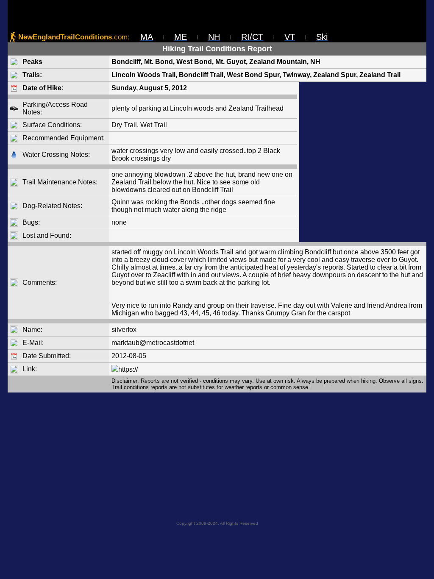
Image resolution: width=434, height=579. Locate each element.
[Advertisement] (362, 162)
